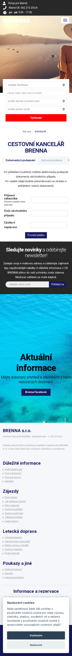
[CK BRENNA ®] (16, 20)
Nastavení (36, 645)
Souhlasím (36, 635)
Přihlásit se (57, 284)
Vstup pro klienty (18, 3)
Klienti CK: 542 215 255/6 (23, 7)
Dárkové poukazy (51, 160)
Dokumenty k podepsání (20, 160)
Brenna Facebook (36, 392)
